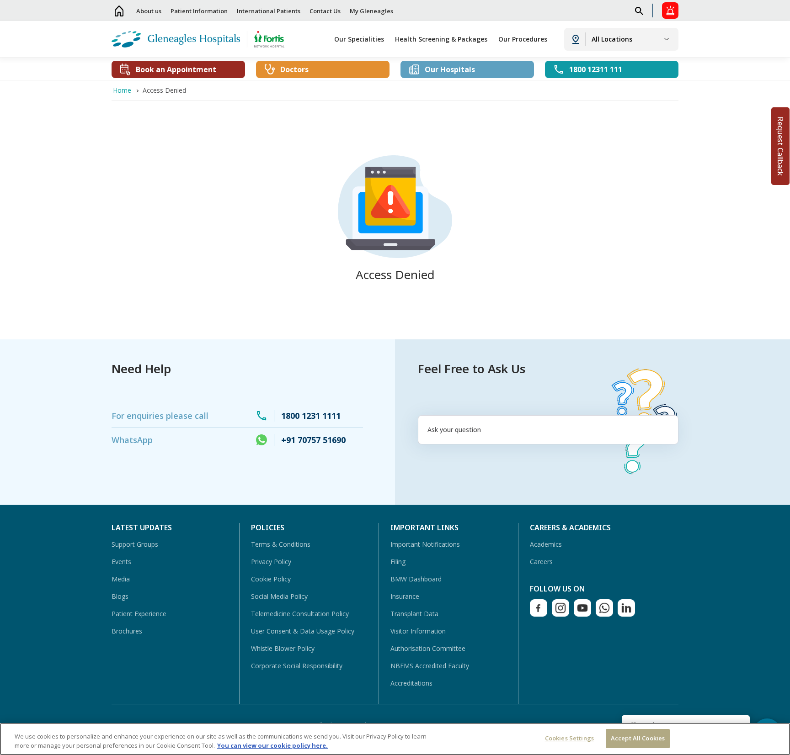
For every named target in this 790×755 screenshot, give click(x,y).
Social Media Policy (279, 596)
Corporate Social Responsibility (296, 665)
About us (148, 11)
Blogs (120, 596)
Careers (541, 561)
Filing (398, 561)
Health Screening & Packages (441, 39)
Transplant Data (414, 613)
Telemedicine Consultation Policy (300, 613)
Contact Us (325, 11)
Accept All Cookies (638, 738)
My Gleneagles (371, 11)
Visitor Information (418, 631)
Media (121, 579)
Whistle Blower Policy (283, 648)
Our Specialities (359, 39)
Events (121, 561)
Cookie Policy (271, 579)
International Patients (268, 11)
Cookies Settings (569, 738)
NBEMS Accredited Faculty (429, 665)
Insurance (404, 596)
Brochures (127, 631)
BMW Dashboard (416, 579)
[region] (395, 739)
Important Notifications (425, 544)
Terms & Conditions (280, 544)
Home (119, 11)
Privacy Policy (271, 561)
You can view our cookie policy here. (272, 745)
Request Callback (780, 146)
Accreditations (411, 683)
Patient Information (199, 11)
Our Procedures (522, 39)
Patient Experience (139, 613)
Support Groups (135, 544)
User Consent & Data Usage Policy (302, 631)
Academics (546, 544)
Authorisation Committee (427, 648)
